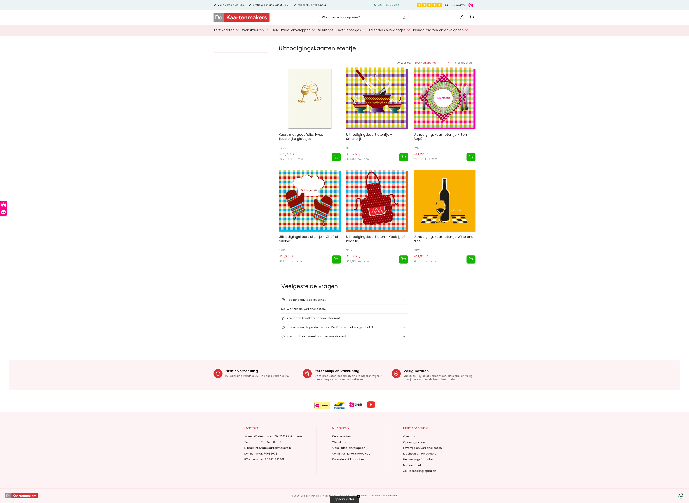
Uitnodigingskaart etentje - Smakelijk (369, 136)
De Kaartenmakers (311, 495)
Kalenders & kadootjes (387, 30)
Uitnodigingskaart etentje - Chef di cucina (308, 239)
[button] (344, 299)
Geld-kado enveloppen (348, 448)
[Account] (462, 17)
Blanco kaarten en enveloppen (438, 30)
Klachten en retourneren (420, 453)
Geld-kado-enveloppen (291, 30)
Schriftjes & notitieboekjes (339, 30)
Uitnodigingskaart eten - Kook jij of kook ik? (375, 239)
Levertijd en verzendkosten (422, 448)
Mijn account (412, 465)
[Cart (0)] (471, 17)
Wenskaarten (253, 30)
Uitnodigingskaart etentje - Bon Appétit (440, 136)
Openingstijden (414, 442)
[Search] (404, 17)
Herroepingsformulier (418, 459)
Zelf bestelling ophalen (419, 471)
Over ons (409, 436)
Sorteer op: (404, 62)
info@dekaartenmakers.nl (273, 448)
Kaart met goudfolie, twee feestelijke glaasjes (301, 136)
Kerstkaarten (224, 30)
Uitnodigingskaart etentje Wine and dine (444, 239)
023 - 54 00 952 (388, 5)
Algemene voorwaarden (384, 495)
